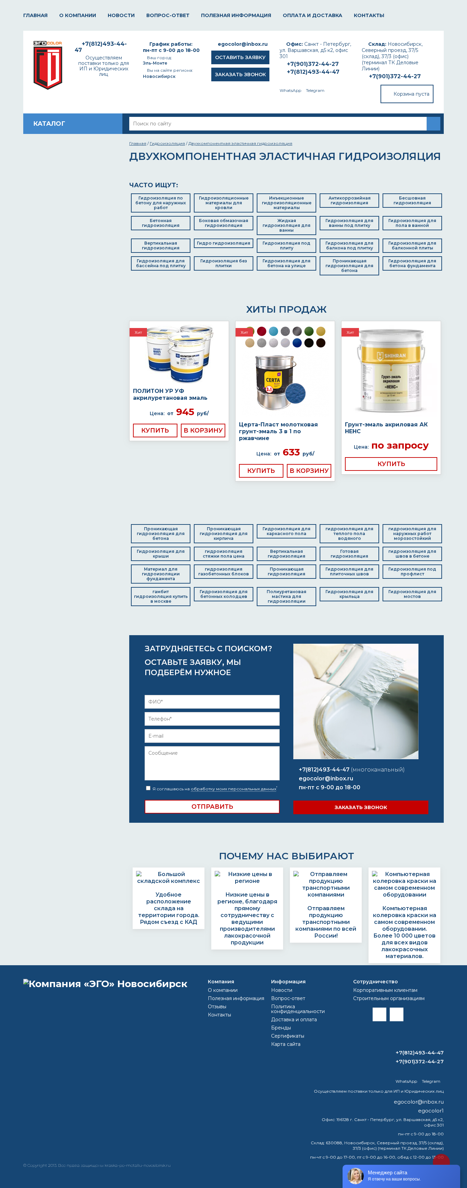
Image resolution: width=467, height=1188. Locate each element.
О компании (77, 15)
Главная (35, 15)
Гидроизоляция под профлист (412, 571)
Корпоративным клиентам (385, 990)
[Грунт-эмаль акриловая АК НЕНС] (391, 371)
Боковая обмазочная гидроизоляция (223, 223)
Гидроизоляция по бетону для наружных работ (160, 202)
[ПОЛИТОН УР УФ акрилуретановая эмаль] (179, 354)
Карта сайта (286, 1044)
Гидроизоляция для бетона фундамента (412, 263)
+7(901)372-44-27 (395, 76)
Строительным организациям (389, 998)
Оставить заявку (240, 57)
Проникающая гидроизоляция (286, 571)
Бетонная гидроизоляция (160, 223)
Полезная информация (236, 15)
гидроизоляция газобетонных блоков (223, 571)
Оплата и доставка (312, 15)
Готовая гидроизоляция (349, 554)
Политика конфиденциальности (298, 1008)
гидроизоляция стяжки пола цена (223, 554)
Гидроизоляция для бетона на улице (286, 263)
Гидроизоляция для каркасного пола (286, 531)
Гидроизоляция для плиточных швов (349, 571)
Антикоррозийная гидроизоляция (350, 200)
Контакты (369, 15)
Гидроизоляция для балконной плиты (412, 245)
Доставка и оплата (294, 1019)
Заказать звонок (240, 74)
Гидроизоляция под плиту (286, 245)
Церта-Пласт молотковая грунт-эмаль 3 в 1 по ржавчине (278, 431)
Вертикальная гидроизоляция (160, 245)
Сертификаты (287, 1036)
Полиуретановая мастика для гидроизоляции (286, 596)
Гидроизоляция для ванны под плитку (349, 223)
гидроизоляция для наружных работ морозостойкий (412, 533)
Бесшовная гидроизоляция (412, 200)
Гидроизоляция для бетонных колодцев (224, 594)
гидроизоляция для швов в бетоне (412, 554)
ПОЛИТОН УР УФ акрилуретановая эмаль (170, 394)
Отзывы (217, 1006)
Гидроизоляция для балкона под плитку (349, 245)
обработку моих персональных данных (233, 788)
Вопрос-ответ (167, 15)
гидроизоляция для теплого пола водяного (349, 533)
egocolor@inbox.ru (243, 44)
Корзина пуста (411, 94)
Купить (155, 430)
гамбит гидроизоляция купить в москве (161, 596)
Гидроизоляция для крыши (161, 554)
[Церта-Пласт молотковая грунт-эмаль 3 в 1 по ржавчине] (285, 371)
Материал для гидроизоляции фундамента (161, 573)
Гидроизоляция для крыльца (349, 594)
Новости (121, 15)
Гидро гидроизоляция (223, 243)
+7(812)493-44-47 (313, 72)
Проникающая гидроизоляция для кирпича (224, 533)
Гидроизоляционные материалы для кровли (224, 202)
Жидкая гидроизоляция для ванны (286, 225)
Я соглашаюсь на (214, 788)
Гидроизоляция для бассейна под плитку (161, 263)
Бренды (281, 1028)
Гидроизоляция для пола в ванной (412, 223)
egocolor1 (431, 1110)
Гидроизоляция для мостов (412, 594)
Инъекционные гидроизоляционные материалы (286, 202)
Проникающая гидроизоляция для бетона (349, 265)
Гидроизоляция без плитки (223, 263)
